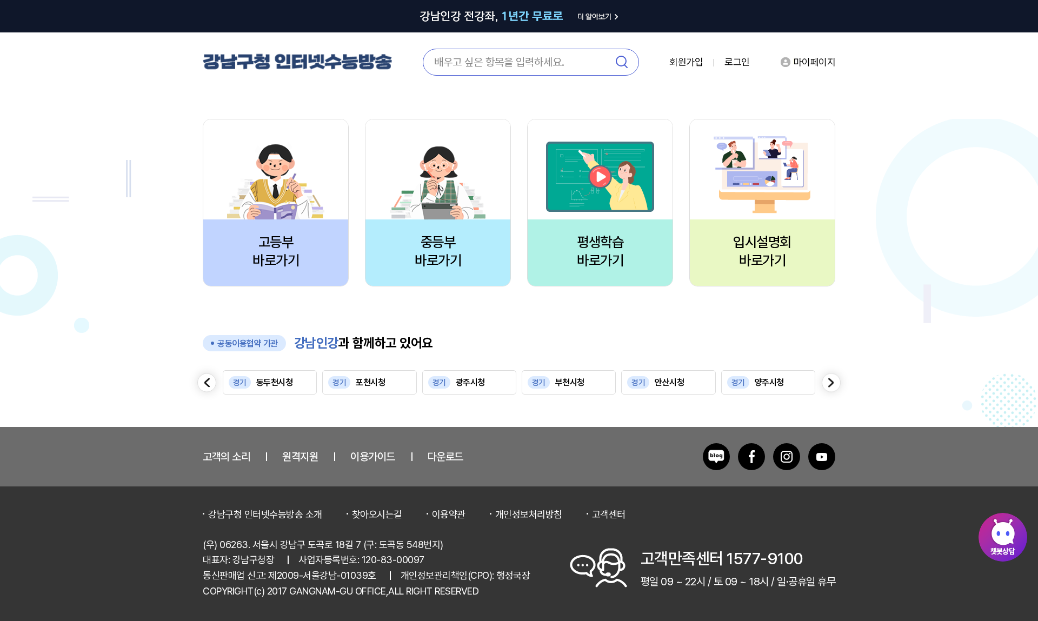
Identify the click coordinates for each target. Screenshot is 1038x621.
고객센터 (609, 514)
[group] (270, 382)
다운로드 (445, 456)
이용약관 (448, 514)
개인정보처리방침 (528, 514)
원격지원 (300, 456)
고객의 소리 (226, 456)
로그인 (737, 62)
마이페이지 (815, 62)
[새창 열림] (716, 456)
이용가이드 (372, 456)
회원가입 (686, 62)
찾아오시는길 (377, 514)
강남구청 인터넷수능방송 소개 (265, 514)
